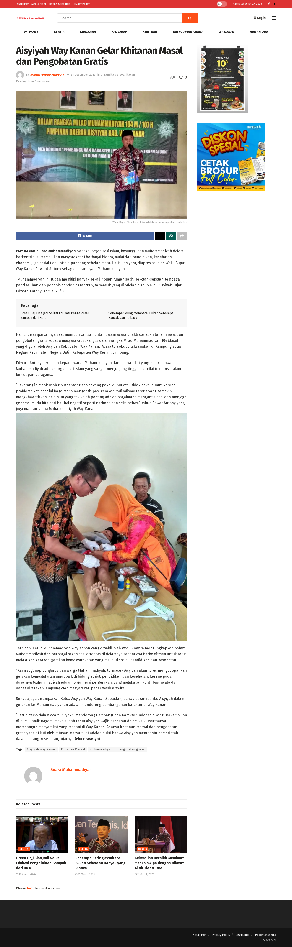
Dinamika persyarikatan (117, 74)
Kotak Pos (199, 935)
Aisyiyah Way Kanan (41, 749)
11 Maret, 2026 (27, 874)
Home (33, 32)
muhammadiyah (101, 749)
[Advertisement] (236, 232)
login (30, 888)
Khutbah (150, 32)
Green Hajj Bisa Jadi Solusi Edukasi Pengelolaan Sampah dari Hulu (41, 863)
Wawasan (226, 32)
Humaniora (259, 32)
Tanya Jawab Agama (187, 32)
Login (261, 18)
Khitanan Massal (73, 749)
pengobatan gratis (131, 749)
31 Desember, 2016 (83, 74)
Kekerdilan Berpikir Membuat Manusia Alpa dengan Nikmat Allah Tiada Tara (159, 863)
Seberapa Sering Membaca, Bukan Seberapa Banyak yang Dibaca (100, 863)
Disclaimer (22, 3)
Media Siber (38, 3)
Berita (59, 32)
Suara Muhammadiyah (47, 74)
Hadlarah (119, 32)
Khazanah (88, 32)
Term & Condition (59, 3)
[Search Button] (190, 18)
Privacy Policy (81, 3)
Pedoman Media (265, 935)
